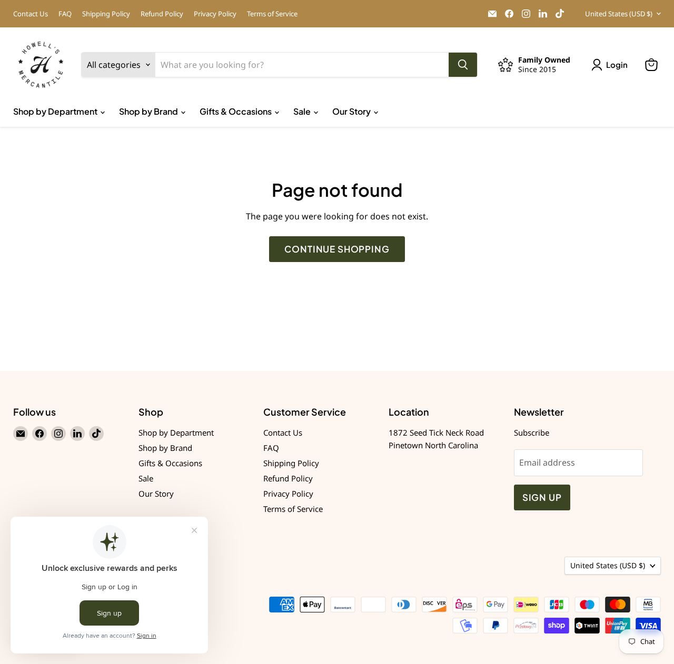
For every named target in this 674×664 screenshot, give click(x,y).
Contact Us (30, 14)
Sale (302, 111)
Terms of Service (272, 14)
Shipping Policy (106, 14)
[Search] (463, 65)
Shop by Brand (149, 111)
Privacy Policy (215, 14)
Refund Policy (162, 14)
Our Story (352, 111)
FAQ (65, 14)
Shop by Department (56, 111)
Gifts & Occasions (236, 111)
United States (618, 13)
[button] (611, 64)
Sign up (542, 497)
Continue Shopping (336, 249)
